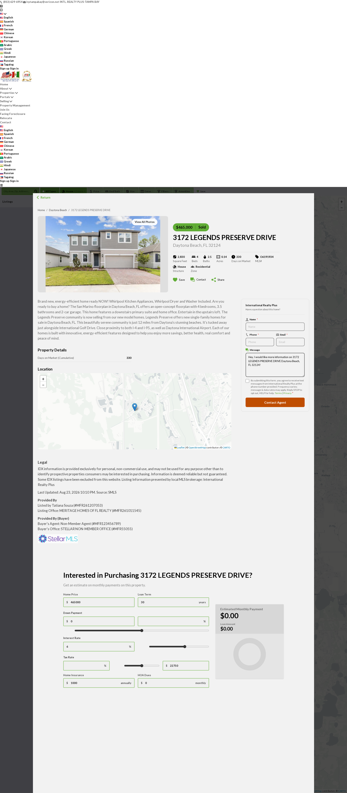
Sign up (4, 68)
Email (284, 334)
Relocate (6, 118)
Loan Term (144, 594)
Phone (254, 334)
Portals (5, 97)
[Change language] (3, 14)
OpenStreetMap (197, 447)
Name (254, 319)
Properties (7, 92)
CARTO (226, 447)
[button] (134, 407)
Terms (278, 393)
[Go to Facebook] (1, 5)
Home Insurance (73, 675)
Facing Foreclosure (12, 113)
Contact (5, 122)
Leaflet (181, 447)
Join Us (4, 109)
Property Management (15, 105)
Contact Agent (275, 402)
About (4, 88)
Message (255, 349)
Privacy (287, 393)
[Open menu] (1, 185)
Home (41, 210)
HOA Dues (144, 675)
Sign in (14, 68)
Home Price (70, 594)
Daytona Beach (58, 210)
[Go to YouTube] (1, 9)
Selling (4, 101)
